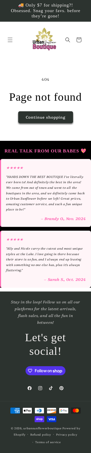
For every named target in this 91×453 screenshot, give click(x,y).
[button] (10, 39)
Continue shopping (45, 117)
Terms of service (48, 442)
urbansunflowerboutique (42, 428)
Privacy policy (66, 434)
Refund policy (40, 434)
